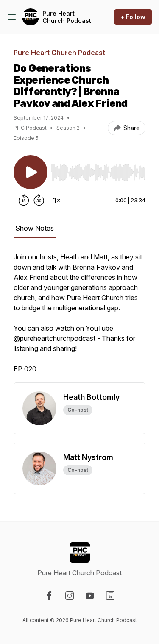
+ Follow (132, 16)
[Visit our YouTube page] (90, 595)
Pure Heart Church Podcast (66, 17)
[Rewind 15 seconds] (24, 200)
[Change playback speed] (56, 200)
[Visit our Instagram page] (69, 595)
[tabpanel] (79, 317)
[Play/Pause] (30, 172)
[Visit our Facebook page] (49, 595)
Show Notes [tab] (34, 228)
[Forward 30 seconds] (39, 200)
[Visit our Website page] (110, 595)
